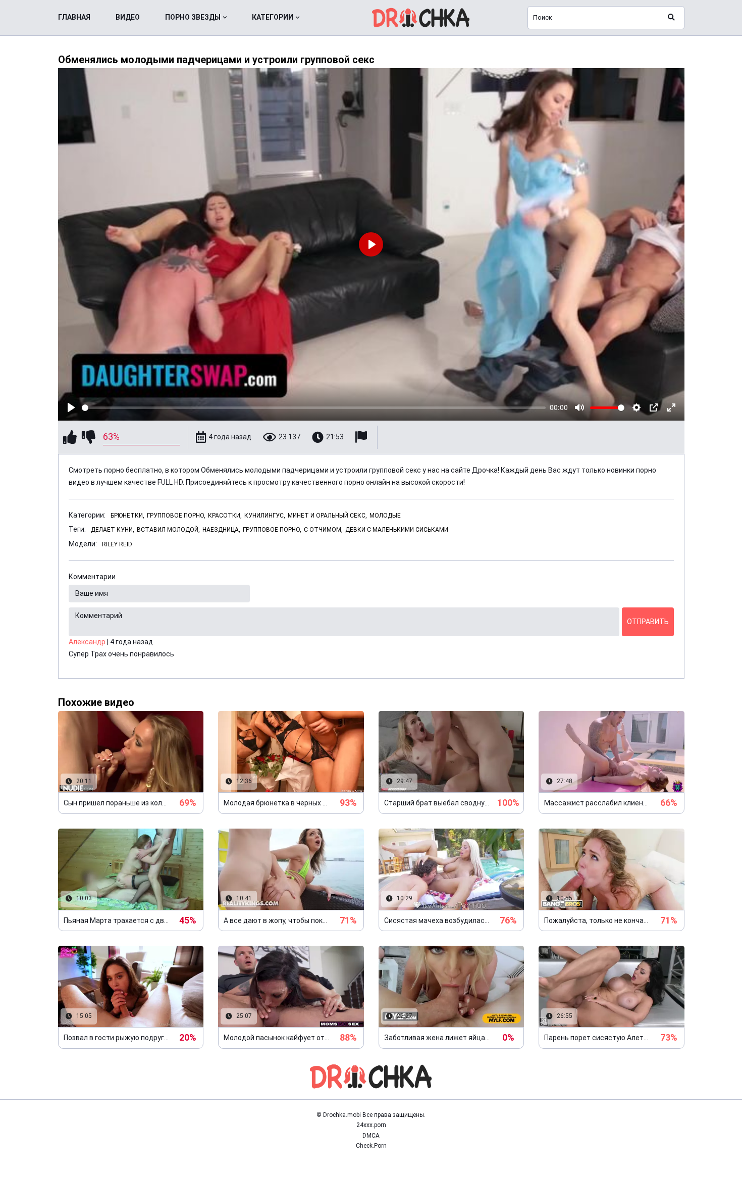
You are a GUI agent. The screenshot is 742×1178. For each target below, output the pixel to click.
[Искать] (671, 18)
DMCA (371, 1135)
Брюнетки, (127, 515)
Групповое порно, (176, 515)
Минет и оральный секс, (327, 515)
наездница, (221, 529)
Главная (74, 17)
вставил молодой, (168, 529)
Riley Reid (117, 544)
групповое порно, (272, 529)
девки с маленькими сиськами (396, 529)
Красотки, (225, 515)
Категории (272, 17)
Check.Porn (371, 1145)
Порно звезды (193, 17)
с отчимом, (323, 529)
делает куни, (112, 529)
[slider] (314, 408)
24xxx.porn (371, 1125)
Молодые (385, 515)
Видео (128, 17)
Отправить (648, 622)
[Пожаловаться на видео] (362, 437)
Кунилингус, (264, 515)
